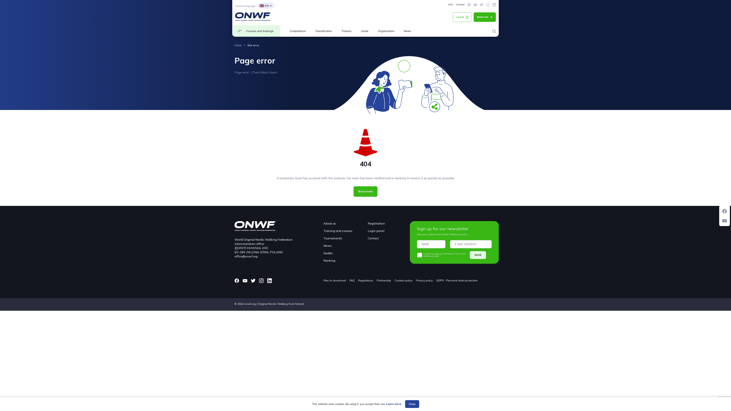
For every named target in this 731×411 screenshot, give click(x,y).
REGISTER (482, 17)
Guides (328, 253)
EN (267, 6)
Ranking (329, 260)
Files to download (334, 280)
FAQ (450, 4)
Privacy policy (424, 280)
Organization (386, 31)
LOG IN (460, 17)
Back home (365, 191)
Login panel (376, 231)
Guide (364, 31)
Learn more (393, 404)
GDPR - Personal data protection (457, 280)
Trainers (347, 31)
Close (412, 403)
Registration (376, 223)
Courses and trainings (260, 31)
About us (329, 223)
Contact (460, 4)
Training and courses (337, 231)
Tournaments (332, 238)
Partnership (384, 280)
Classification (323, 31)
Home (238, 45)
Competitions (298, 31)
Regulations (365, 280)
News (407, 31)
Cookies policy (403, 280)
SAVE (477, 255)
